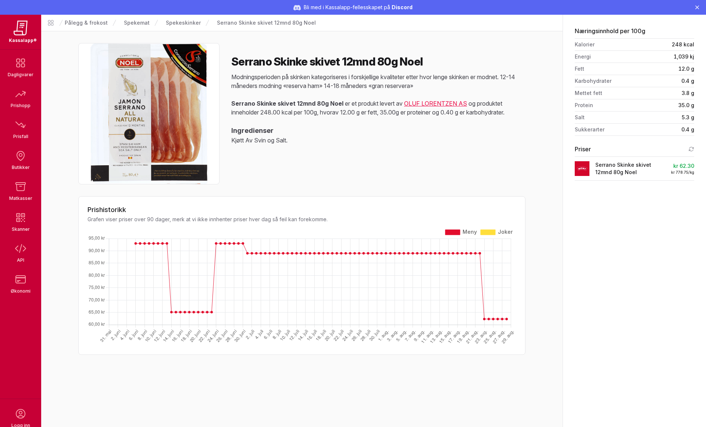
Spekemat (137, 23)
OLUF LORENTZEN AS (435, 103)
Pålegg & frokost (86, 23)
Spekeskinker (183, 23)
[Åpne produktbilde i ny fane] (149, 113)
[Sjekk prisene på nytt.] (691, 149)
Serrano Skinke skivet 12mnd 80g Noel (266, 23)
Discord (402, 7)
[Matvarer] (50, 23)
